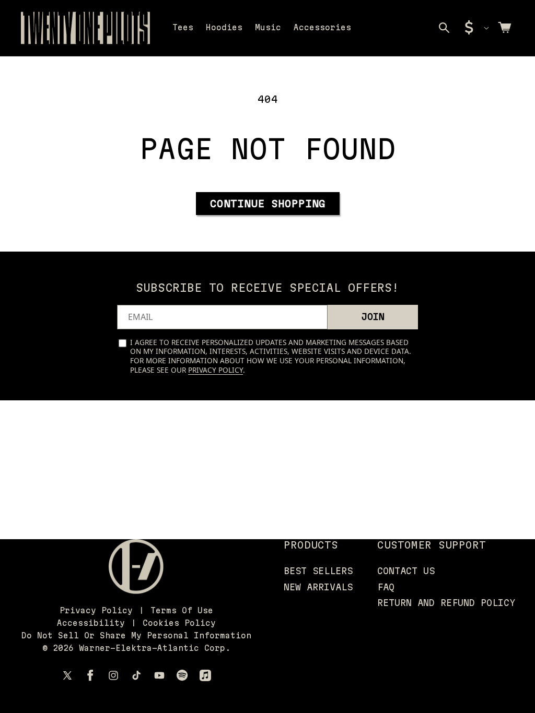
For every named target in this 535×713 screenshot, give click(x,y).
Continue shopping (267, 203)
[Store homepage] (136, 566)
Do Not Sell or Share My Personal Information (136, 635)
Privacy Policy (215, 370)
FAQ (385, 587)
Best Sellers (318, 571)
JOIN (373, 317)
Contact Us (406, 571)
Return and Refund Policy (446, 603)
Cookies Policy (179, 623)
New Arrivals (318, 587)
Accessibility (91, 623)
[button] (444, 27)
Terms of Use (181, 610)
